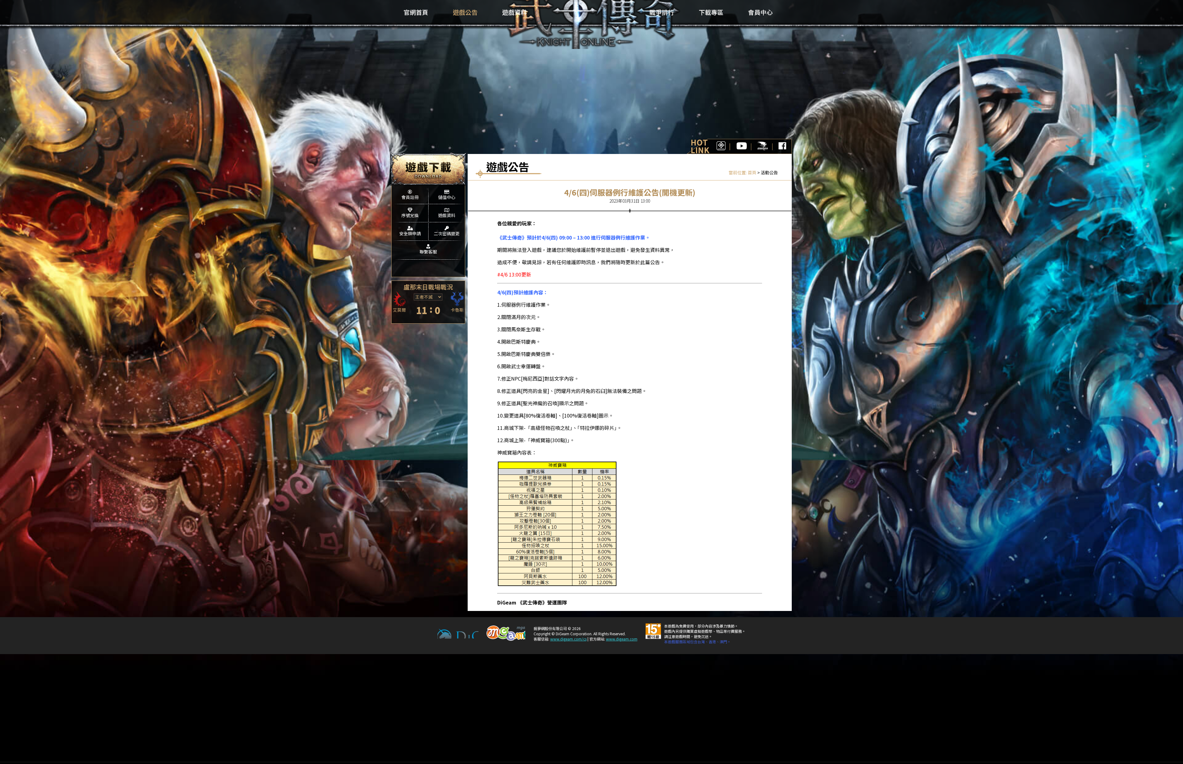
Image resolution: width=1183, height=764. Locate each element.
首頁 (752, 172)
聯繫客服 (428, 252)
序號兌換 (410, 215)
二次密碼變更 (447, 233)
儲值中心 (446, 197)
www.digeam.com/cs (568, 638)
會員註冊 (410, 197)
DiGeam (457, 634)
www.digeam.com (621, 638)
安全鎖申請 (410, 233)
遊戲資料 (446, 215)
